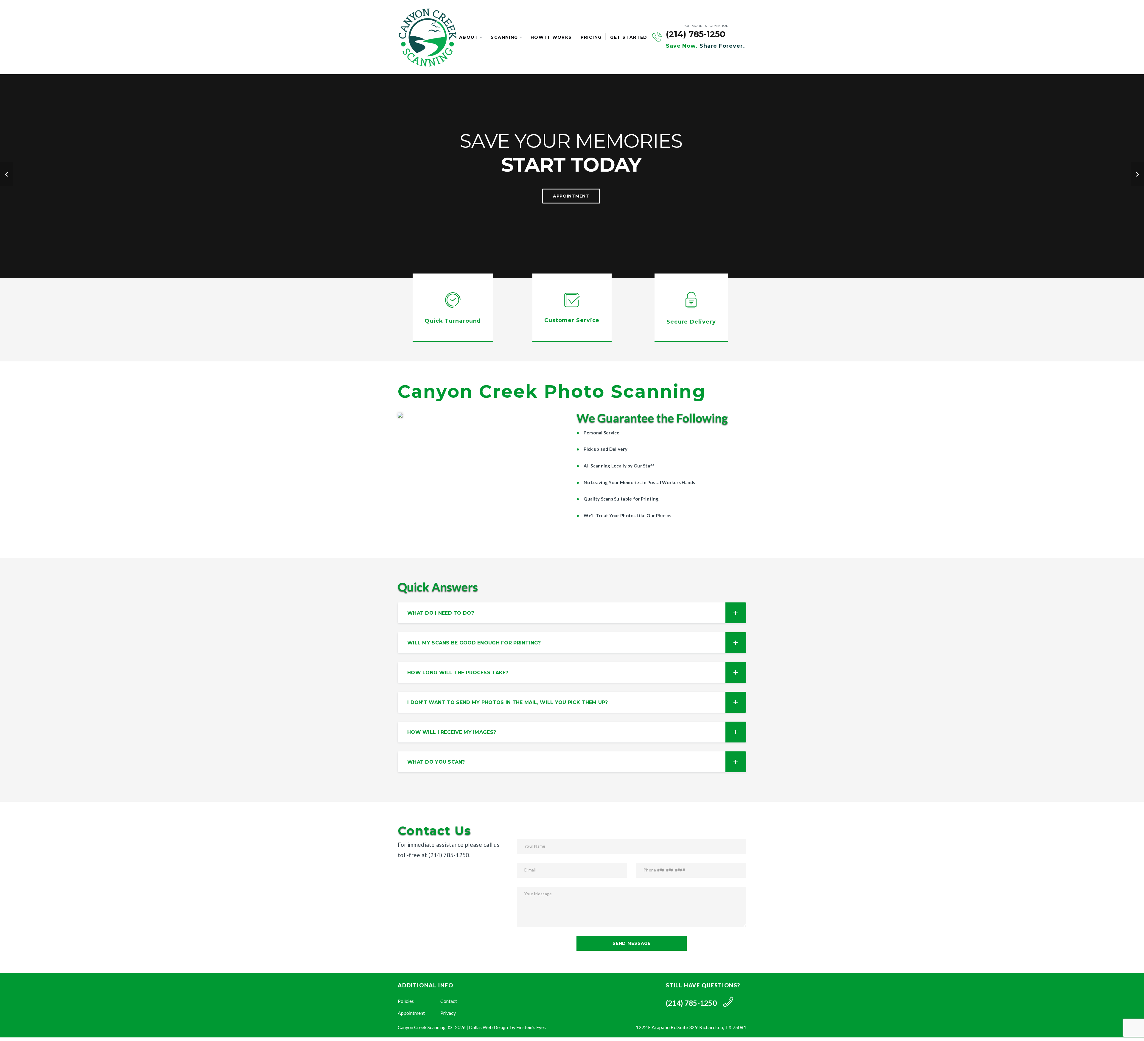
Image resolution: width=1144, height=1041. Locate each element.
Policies (406, 1001)
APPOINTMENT (571, 196)
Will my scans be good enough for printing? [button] (474, 643)
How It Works (551, 37)
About (468, 37)
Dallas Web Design (488, 1027)
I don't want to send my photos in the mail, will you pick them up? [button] (507, 702)
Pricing (591, 37)
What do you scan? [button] (436, 762)
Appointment (411, 1013)
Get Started (628, 37)
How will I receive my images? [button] (451, 732)
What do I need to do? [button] (440, 613)
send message (631, 943)
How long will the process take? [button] (458, 672)
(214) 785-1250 (695, 34)
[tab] (572, 612)
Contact (448, 1001)
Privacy (448, 1013)
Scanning (504, 37)
